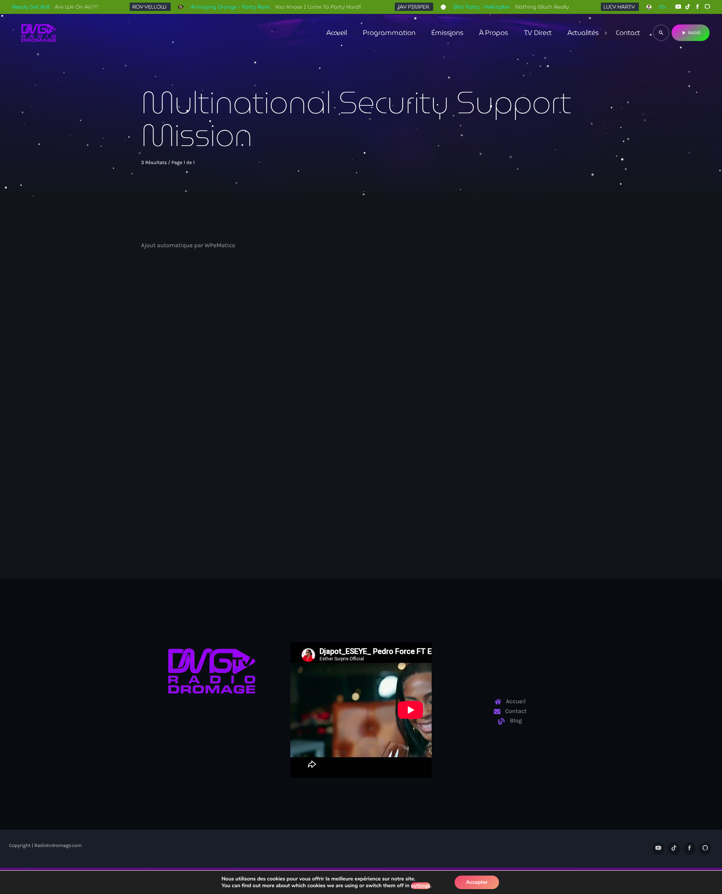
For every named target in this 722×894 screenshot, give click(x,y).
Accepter (477, 882)
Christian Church (324, 397)
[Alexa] (707, 7)
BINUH (162, 397)
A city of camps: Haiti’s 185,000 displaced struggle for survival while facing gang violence (506, 421)
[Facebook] (698, 7)
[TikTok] (688, 7)
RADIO (691, 33)
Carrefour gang (472, 397)
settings (420, 885)
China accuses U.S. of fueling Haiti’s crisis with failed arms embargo (201, 421)
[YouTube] (678, 7)
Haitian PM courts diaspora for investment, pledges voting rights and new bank (360, 421)
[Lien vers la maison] (39, 32)
